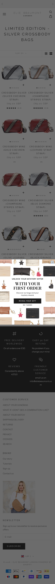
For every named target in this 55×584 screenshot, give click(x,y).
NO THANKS (27, 305)
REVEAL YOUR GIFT (27, 301)
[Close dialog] (52, 262)
